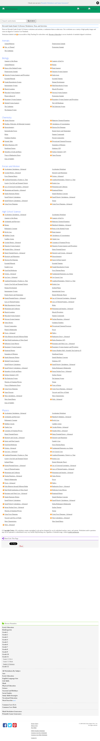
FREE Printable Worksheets (38, 730)
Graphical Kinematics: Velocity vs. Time (63, 180)
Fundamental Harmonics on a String (62, 274)
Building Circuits (9, 235)
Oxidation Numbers (10, 138)
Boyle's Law (8, 232)
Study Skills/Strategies (10, 695)
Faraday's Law (9, 267)
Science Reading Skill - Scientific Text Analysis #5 (66, 350)
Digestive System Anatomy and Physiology (17, 75)
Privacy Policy (34, 723)
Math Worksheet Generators (12, 711)
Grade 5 (5, 642)
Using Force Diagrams (11, 204)
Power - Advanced (10, 333)
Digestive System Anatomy (60, 71)
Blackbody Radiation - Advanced (61, 225)
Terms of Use (34, 725)
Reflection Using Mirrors (12, 343)
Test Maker (33, 727)
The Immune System (10, 110)
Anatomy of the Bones (11, 61)
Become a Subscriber (55, 34)
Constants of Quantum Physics (61, 242)
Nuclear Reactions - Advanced (61, 319)
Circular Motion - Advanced (13, 173)
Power (54, 330)
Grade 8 (5, 649)
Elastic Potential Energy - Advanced (15, 253)
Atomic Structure (9, 120)
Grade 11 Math (8, 661)
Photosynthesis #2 (10, 96)
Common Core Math (9, 707)
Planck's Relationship (11, 330)
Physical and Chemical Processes (61, 141)
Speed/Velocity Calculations (13, 197)
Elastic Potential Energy (59, 249)
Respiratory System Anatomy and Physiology (65, 99)
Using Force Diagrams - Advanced (62, 204)
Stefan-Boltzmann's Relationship (61, 368)
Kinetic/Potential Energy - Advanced (15, 298)
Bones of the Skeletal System (13, 68)
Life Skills (5, 681)
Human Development (58, 82)
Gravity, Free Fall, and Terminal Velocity (16, 183)
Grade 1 (5, 632)
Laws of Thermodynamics (12, 302)
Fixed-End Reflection (11, 270)
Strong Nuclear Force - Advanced (61, 371)
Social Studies (7, 693)
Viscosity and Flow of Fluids (60, 392)
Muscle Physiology (57, 89)
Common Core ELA (9, 705)
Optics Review (9, 322)
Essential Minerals (10, 78)
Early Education (8, 627)
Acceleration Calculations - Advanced (15, 169)
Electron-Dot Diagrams (58, 127)
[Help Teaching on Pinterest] (15, 725)
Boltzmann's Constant (11, 228)
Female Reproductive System (13, 82)
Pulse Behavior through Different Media (16, 336)
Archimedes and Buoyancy (12, 221)
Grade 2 (5, 635)
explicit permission (73, 532)
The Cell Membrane (58, 103)
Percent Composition (58, 138)
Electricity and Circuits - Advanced (62, 253)
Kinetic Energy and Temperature (61, 131)
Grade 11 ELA (7, 659)
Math (4, 683)
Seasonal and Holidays (10, 691)
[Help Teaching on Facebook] (5, 725)
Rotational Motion (57, 190)
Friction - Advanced (58, 176)
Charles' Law (56, 239)
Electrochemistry (9, 127)
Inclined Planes (56, 288)
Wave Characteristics (58, 396)
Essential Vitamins (57, 78)
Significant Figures (10, 148)
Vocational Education (9, 698)
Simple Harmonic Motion (12, 194)
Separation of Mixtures (58, 145)
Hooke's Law (56, 183)
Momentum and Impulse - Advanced (15, 190)
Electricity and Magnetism (59, 173)
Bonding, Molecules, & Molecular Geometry (17, 124)
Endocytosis (55, 75)
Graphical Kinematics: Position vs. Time (16, 180)
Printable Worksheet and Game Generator (54, 3)
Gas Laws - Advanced (11, 277)
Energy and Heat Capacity (12, 441)
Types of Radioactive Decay (13, 155)
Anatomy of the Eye (58, 61)
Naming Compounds (58, 134)
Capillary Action (9, 239)
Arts (3, 673)
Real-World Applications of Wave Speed (16, 340)
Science (4, 688)
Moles (6, 134)
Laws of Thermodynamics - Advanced (63, 302)
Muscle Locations (10, 89)
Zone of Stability (9, 159)
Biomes (54, 65)
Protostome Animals (58, 47)
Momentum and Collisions (59, 187)
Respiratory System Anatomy (13, 99)
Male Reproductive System (60, 85)
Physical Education (9, 686)
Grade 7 (5, 647)
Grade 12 (5, 666)
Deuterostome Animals (58, 44)
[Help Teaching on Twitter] (10, 725)
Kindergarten (7, 630)
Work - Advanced (57, 399)
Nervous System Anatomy (59, 92)
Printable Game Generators (11, 714)
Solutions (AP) (56, 148)
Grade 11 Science (9, 664)
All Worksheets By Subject (11, 671)
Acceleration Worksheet (59, 169)
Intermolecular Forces (11, 131)
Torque (54, 201)
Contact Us (34, 738)
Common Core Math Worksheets (39, 735)
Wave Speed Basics (10, 399)
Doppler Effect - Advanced (12, 249)
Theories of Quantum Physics (13, 382)
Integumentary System (11, 85)
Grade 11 (5, 657)
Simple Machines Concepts (60, 194)
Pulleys (54, 333)
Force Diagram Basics (11, 176)
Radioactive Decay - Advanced (61, 336)
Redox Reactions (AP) (11, 145)
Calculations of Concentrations (61, 124)
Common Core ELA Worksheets (39, 732)
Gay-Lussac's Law (57, 277)
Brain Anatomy (56, 68)
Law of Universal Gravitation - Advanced (16, 187)
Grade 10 (5, 654)
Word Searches (7, 700)
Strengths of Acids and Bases (13, 152)
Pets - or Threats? (10, 47)
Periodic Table (9, 141)
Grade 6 (5, 644)
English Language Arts (10, 678)
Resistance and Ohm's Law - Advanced (63, 343)
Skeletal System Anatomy (12, 103)
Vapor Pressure (56, 155)
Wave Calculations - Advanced (13, 396)
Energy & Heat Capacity (59, 260)
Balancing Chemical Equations (61, 120)
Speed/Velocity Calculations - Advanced (16, 201)
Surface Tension (56, 375)
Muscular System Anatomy (12, 92)
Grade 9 (5, 652)
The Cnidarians (9, 51)
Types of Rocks (56, 385)
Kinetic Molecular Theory (59, 295)
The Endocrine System (58, 106)
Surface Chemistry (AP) (59, 152)
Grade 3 (5, 637)
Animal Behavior (9, 44)
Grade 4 (5, 640)
